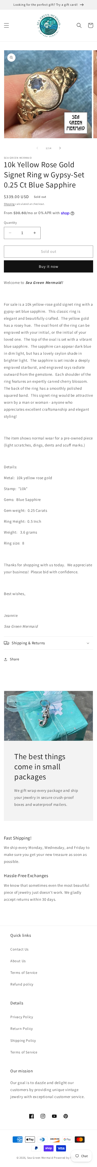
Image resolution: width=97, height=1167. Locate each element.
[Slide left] (37, 148)
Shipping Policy (23, 1040)
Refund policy (21, 984)
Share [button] (14, 659)
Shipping (9, 204)
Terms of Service (24, 972)
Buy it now (48, 266)
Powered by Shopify (67, 1157)
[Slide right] (60, 148)
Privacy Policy (21, 1017)
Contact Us (19, 949)
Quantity (10, 222)
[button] (6, 25)
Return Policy (21, 1028)
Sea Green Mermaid (40, 1157)
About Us (18, 961)
